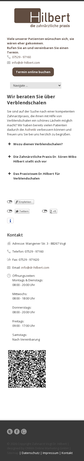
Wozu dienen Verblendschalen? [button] (38, 144)
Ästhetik (30, 129)
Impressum (51, 453)
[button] (42, 176)
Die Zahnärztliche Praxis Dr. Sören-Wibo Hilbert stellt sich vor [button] (45, 159)
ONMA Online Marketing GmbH (47, 448)
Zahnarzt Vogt (42, 444)
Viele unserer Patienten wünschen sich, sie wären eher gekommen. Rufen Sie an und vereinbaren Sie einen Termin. (40, 46)
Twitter (10, 431)
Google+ (24, 431)
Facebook (17, 431)
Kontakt (67, 453)
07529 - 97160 (21, 57)
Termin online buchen (33, 72)
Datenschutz (31, 453)
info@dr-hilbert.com (26, 62)
